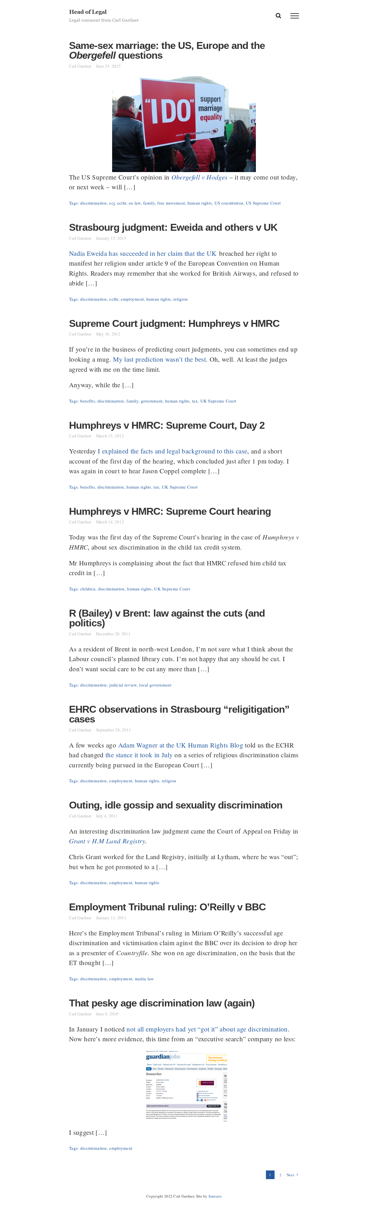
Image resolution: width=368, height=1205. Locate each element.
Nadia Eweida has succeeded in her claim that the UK (143, 253)
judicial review (123, 685)
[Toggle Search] (278, 15)
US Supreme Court (263, 203)
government (152, 401)
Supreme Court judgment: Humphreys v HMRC (174, 323)
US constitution (228, 203)
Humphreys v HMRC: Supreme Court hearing (170, 511)
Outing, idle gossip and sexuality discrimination (175, 805)
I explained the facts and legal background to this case (172, 451)
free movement (171, 203)
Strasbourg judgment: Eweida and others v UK (173, 227)
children (87, 589)
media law (144, 978)
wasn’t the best (185, 359)
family (149, 203)
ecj (112, 203)
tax (195, 401)
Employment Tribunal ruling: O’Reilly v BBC (167, 906)
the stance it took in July (139, 754)
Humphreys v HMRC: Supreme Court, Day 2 (166, 425)
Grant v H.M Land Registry (107, 840)
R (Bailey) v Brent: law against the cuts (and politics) (167, 618)
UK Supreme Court (218, 401)
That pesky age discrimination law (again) (162, 1003)
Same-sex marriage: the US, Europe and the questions (167, 50)
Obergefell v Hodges (199, 176)
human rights (199, 203)
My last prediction (138, 359)
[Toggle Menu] (295, 15)
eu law (135, 203)
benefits (87, 401)
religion (180, 299)
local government (155, 685)
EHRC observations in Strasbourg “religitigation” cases (179, 714)
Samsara (215, 1196)
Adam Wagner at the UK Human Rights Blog (180, 745)
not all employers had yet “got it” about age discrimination (207, 1029)
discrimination (93, 203)
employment (132, 299)
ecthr (121, 203)
